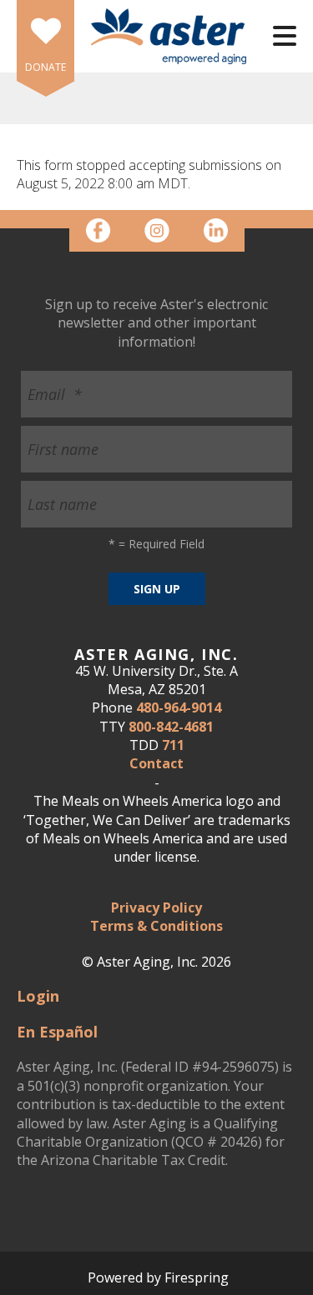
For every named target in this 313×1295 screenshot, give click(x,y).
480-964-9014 (178, 707)
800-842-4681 (171, 727)
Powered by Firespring (158, 1277)
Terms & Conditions (156, 926)
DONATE (45, 67)
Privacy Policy (156, 907)
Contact (156, 763)
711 (173, 745)
